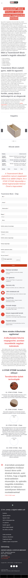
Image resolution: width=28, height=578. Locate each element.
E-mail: (4, 202)
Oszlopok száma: (5, 232)
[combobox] (14, 217)
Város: (3, 220)
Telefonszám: (5, 208)
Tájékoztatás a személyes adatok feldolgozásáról (10, 570)
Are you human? (5, 255)
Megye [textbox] (3, 216)
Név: (3, 196)
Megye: (3, 214)
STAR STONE (10, 562)
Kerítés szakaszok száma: (6, 249)
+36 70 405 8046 (4, 558)
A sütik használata (4, 569)
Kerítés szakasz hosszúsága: (7, 226)
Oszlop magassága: (5, 243)
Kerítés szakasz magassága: (7, 237)
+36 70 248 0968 (6, 557)
